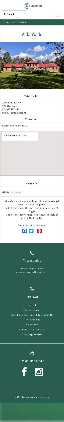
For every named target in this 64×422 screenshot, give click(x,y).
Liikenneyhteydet (32, 309)
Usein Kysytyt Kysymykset (32, 329)
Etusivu (8, 22)
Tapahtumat (32, 324)
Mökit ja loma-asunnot (12, 192)
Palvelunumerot (32, 319)
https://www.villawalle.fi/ (14, 125)
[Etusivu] (33, 5)
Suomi (10, 14)
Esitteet (32, 305)
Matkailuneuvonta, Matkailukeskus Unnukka (32, 314)
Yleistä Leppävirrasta (32, 334)
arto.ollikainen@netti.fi (14, 112)
